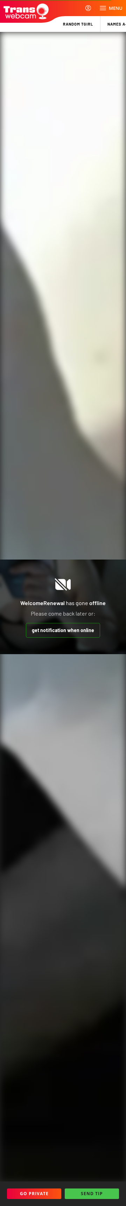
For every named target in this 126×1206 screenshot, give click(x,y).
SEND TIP (92, 1194)
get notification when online (63, 630)
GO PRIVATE (34, 1194)
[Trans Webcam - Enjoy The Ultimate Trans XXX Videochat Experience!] (26, 11)
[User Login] (88, 8)
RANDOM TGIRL (78, 24)
